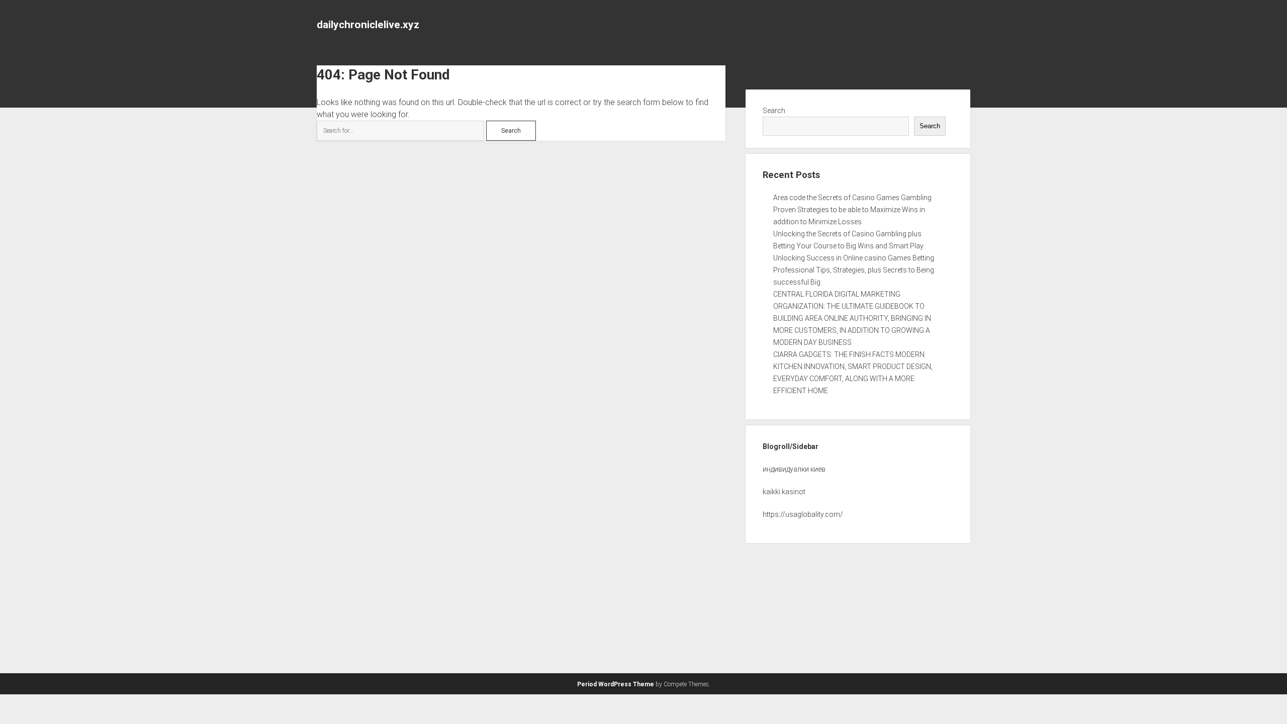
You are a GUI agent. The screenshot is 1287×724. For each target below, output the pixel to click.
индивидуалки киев (794, 469)
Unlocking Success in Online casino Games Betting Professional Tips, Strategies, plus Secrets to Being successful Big (853, 270)
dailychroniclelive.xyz (368, 25)
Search (774, 111)
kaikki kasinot (784, 492)
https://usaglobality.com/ (803, 514)
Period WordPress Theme (615, 684)
